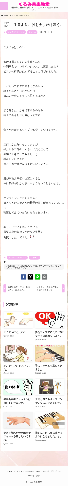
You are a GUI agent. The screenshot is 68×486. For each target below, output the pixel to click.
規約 (38, 476)
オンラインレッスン (16, 32)
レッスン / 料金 (42, 471)
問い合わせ (56, 471)
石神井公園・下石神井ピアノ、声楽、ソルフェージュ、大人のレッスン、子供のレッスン (34, 267)
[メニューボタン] (4, 6)
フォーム (32, 32)
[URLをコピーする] (45, 277)
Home (9, 471)
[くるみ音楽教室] (34, 4)
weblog (31, 476)
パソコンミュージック (24, 471)
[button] (23, 277)
